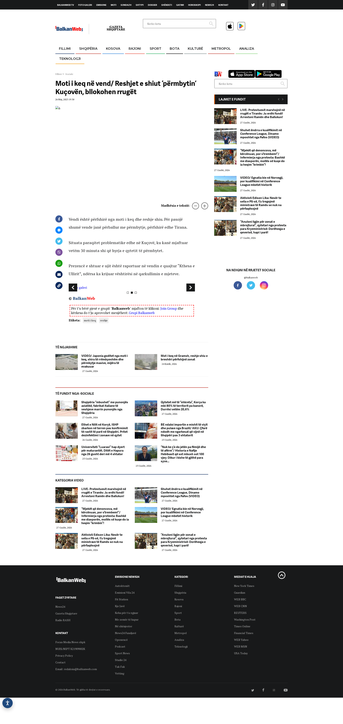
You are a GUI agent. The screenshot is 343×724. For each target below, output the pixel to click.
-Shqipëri (155, 67)
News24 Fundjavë (125, 633)
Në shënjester (123, 626)
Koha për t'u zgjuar (126, 613)
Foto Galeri (85, 5)
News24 (209, 5)
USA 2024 (174, 58)
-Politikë (84, 67)
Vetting (119, 673)
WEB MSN (240, 646)
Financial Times (243, 633)
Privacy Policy (64, 655)
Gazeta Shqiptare (66, 613)
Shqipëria (88, 49)
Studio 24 (120, 660)
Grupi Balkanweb (142, 312)
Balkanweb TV (65, 5)
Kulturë (195, 49)
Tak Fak (120, 667)
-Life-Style (217, 67)
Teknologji (70, 59)
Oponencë (121, 640)
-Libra (190, 67)
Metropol (221, 49)
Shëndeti (166, 5)
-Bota (152, 58)
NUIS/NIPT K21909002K (70, 649)
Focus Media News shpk (70, 642)
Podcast (120, 646)
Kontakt (223, 5)
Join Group (168, 308)
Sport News (122, 653)
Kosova (113, 49)
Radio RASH (62, 620)
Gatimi (180, 5)
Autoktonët (122, 586)
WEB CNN (240, 606)
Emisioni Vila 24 (124, 592)
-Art (189, 58)
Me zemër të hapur (127, 619)
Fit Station (121, 599)
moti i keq (90, 320)
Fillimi (65, 49)
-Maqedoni (135, 67)
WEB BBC (240, 599)
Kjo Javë (120, 606)
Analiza (246, 49)
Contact (60, 662)
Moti (113, 5)
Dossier (152, 5)
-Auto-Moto (67, 68)
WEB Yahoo (241, 640)
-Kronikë (84, 58)
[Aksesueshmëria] (7, 703)
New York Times (244, 586)
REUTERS (240, 613)
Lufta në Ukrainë (174, 69)
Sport (155, 49)
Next (190, 287)
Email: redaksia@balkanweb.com (76, 669)
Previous (73, 287)
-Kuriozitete (219, 58)
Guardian (239, 592)
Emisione (101, 5)
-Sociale (69, 74)
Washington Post (244, 619)
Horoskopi (194, 5)
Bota (174, 49)
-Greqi (131, 58)
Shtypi (140, 5)
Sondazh (126, 5)
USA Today (241, 653)
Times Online (242, 626)
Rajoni (135, 49)
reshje (104, 320)
